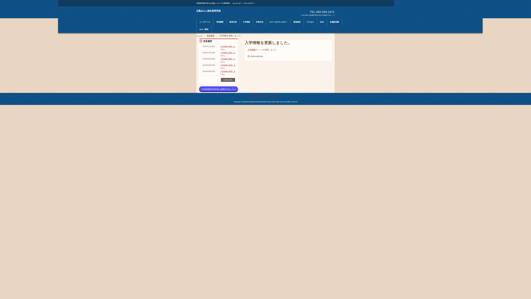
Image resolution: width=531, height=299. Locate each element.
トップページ (204, 22)
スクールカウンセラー (278, 22)
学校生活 (259, 22)
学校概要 (219, 22)
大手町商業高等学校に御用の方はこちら (218, 89)
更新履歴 (207, 41)
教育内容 (233, 22)
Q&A (322, 22)
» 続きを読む (228, 80)
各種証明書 (334, 22)
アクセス (310, 22)
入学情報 (246, 22)
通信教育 (297, 22)
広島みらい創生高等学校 (208, 11)
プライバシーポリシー (270, 96)
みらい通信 (203, 29)
